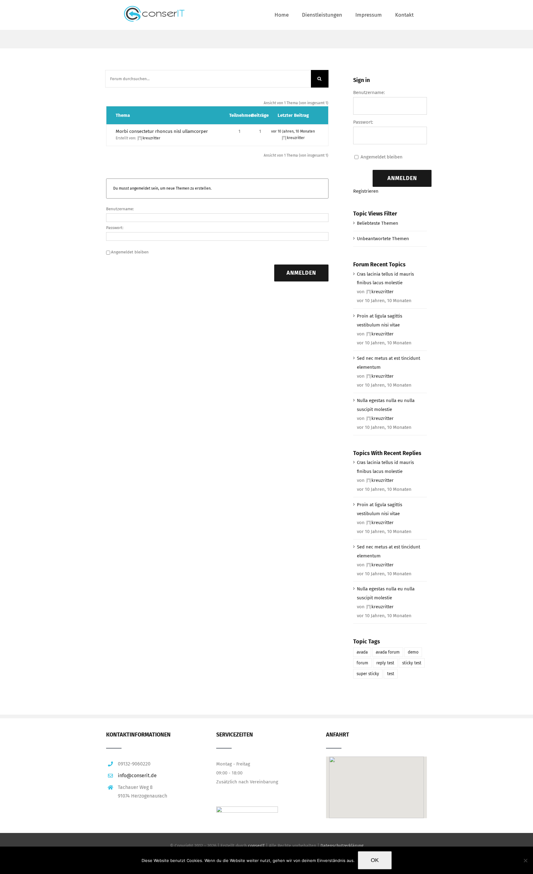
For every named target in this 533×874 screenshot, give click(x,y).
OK (375, 860)
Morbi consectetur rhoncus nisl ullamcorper (162, 131)
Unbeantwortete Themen (383, 238)
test (390, 673)
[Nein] (525, 860)
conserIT (256, 845)
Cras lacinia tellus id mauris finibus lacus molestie (385, 278)
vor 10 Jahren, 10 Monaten (293, 131)
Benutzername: (120, 209)
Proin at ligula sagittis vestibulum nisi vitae (379, 320)
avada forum (388, 652)
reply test (385, 663)
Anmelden (301, 272)
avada (362, 652)
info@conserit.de (137, 775)
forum (362, 663)
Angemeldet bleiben (130, 252)
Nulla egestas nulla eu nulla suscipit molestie (386, 405)
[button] (376, 778)
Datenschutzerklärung (341, 845)
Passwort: (114, 227)
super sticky (368, 673)
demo (413, 652)
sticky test (411, 663)
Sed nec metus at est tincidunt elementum (388, 362)
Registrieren (365, 191)
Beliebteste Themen (377, 223)
